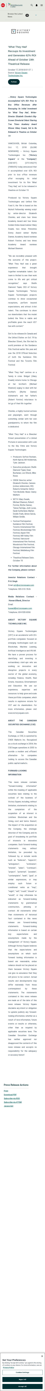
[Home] (12, 5)
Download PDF (10, 1095)
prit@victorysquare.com (24, 585)
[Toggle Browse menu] (36, 15)
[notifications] (36, 5)
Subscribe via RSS (12, 1098)
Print (6, 1091)
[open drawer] (41, 5)
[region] (22, 1372)
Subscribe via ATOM (13, 1102)
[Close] (42, 1356)
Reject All (22, 1379)
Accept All (22, 1386)
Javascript (8, 1106)
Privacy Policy (8, 1367)
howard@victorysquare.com (20, 608)
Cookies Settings (22, 1372)
